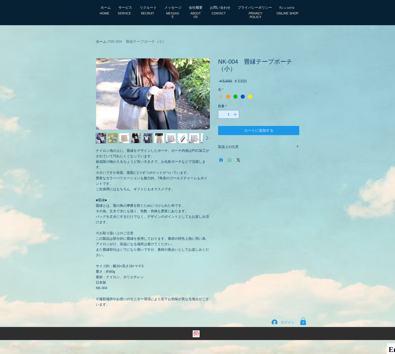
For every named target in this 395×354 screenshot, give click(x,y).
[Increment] (235, 114)
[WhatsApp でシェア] (229, 160)
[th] (196, 333)
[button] (303, 321)
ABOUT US (195, 15)
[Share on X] (238, 160)
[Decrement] (221, 114)
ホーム (101, 42)
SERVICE (124, 13)
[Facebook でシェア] (221, 160)
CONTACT (219, 13)
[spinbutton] (228, 114)
